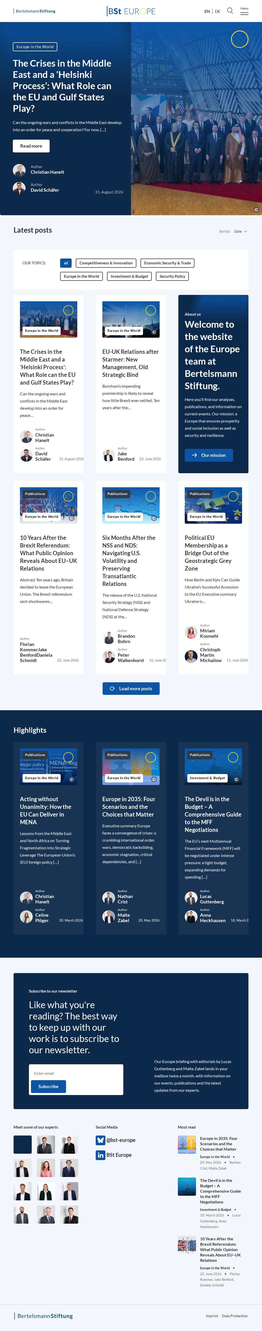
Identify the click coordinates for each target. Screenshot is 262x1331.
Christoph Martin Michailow (211, 655)
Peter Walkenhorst (131, 657)
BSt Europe (100, 1155)
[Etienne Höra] (69, 1168)
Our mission (213, 455)
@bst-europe (100, 1140)
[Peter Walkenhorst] (69, 1214)
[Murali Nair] (46, 1145)
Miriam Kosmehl (209, 633)
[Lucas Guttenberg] (23, 1214)
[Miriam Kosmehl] (46, 1168)
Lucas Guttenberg (212, 898)
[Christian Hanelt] (46, 1214)
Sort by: (225, 231)
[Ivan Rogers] (23, 1145)
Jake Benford (126, 456)
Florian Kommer (29, 646)
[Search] (230, 10)
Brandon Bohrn (126, 638)
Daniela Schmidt (36, 657)
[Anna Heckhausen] (69, 1145)
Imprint (212, 1316)
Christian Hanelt (47, 172)
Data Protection (235, 1316)
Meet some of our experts (36, 1127)
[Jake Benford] (23, 1168)
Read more (31, 146)
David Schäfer (45, 190)
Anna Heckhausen (213, 917)
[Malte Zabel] (69, 1191)
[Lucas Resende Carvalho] (23, 1191)
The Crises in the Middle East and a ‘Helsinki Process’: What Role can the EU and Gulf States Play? (62, 85)
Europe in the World (35, 46)
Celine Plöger (42, 917)
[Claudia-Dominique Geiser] (46, 1191)
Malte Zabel (124, 917)
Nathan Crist (125, 898)
